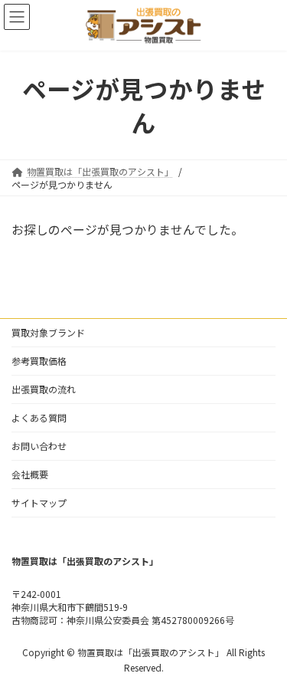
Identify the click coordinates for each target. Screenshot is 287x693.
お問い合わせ (39, 445)
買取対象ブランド (48, 332)
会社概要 (29, 474)
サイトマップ (39, 502)
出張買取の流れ (43, 389)
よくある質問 (39, 417)
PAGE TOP (265, 657)
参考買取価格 (39, 360)
